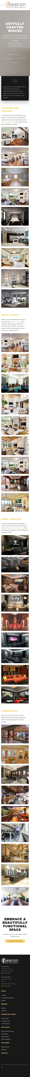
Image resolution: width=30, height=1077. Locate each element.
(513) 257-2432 (5, 986)
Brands (3, 1008)
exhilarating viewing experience (14, 528)
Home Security (5, 1036)
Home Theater (21, 58)
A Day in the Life (5, 1023)
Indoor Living (5, 1018)
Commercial (15, 62)
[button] (2, 5)
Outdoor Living (5, 1021)
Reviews (3, 1000)
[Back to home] (15, 5)
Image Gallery (5, 1047)
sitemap (9, 1071)
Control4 (4, 1010)
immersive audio (15, 321)
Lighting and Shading (15, 54)
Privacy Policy (18, 1071)
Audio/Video (4, 1034)
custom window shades (8, 122)
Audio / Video (8, 58)
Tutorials (4, 1049)
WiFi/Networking (5, 1039)
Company (3, 995)
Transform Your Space (15, 941)
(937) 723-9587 (5, 973)
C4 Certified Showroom (7, 998)
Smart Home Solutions (7, 1031)
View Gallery (15, 44)
